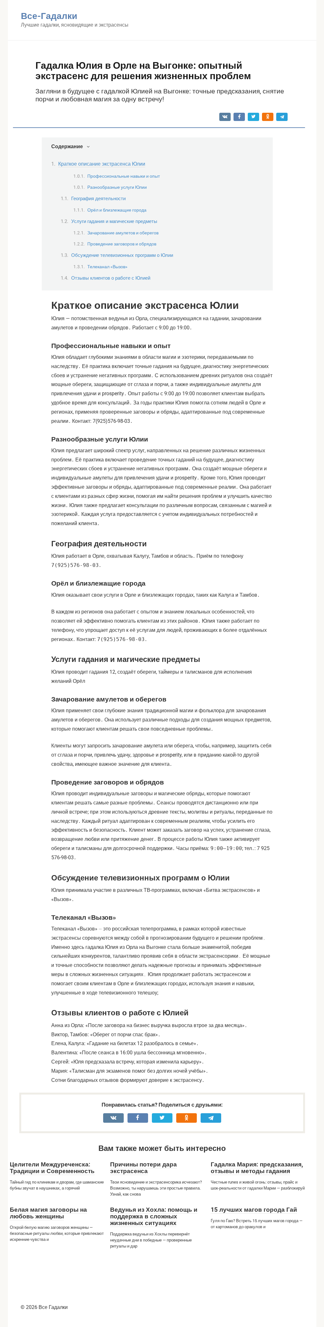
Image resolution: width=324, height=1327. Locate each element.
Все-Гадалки (49, 16)
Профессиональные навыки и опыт (123, 176)
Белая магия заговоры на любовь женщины (48, 1213)
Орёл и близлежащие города (116, 210)
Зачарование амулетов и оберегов (123, 232)
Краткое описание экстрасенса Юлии (101, 164)
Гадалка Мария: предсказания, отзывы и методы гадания (257, 1168)
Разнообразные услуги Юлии (117, 187)
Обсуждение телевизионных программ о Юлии (122, 255)
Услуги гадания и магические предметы (114, 221)
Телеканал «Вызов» (107, 266)
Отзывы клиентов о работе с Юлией (110, 278)
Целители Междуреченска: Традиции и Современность (52, 1168)
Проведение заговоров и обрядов (121, 243)
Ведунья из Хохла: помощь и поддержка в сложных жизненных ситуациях (153, 1216)
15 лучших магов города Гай (254, 1209)
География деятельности (98, 198)
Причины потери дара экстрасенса (143, 1168)
